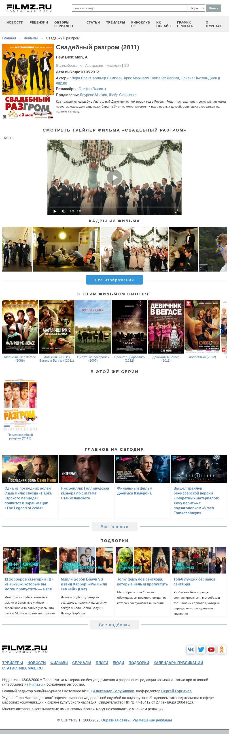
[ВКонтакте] (191, 649)
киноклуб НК (140, 24)
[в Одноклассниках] (222, 649)
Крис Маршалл (136, 78)
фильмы (59, 663)
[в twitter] (201, 649)
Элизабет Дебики (165, 78)
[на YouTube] (211, 649)
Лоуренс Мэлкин (93, 95)
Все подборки (114, 625)
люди (118, 663)
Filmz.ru (36, 684)
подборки (139, 663)
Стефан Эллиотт (92, 89)
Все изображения (114, 280)
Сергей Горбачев (176, 691)
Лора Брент (81, 78)
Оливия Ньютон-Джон (199, 78)
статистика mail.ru (22, 668)
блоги (102, 663)
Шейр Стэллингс (122, 95)
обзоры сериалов (63, 24)
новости (14, 22)
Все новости (115, 527)
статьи (93, 22)
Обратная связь (115, 720)
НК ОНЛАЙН (163, 24)
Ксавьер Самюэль (107, 78)
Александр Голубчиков (113, 691)
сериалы (81, 663)
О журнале (214, 24)
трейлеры (115, 22)
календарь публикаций (178, 663)
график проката (185, 24)
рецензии (39, 22)
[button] (221, 249)
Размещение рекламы (152, 720)
